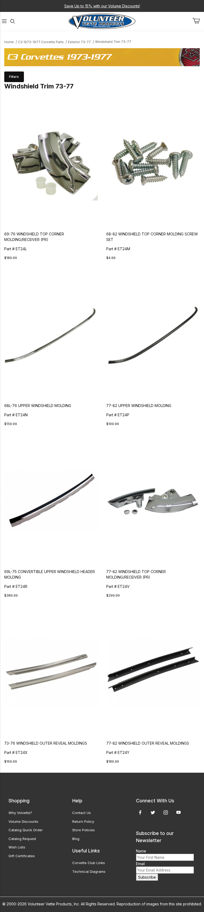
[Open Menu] (4, 21)
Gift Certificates (21, 856)
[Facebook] (140, 812)
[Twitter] (152, 812)
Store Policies (83, 830)
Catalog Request (22, 839)
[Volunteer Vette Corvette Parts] (102, 21)
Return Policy (83, 821)
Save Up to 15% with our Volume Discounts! (102, 6)
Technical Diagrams (88, 871)
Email (140, 863)
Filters (14, 77)
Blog (75, 839)
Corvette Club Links (88, 863)
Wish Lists (16, 847)
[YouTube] (178, 812)
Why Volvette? (20, 813)
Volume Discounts (23, 821)
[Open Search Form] (12, 21)
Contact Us (81, 813)
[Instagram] (165, 812)
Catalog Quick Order (25, 830)
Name (141, 851)
